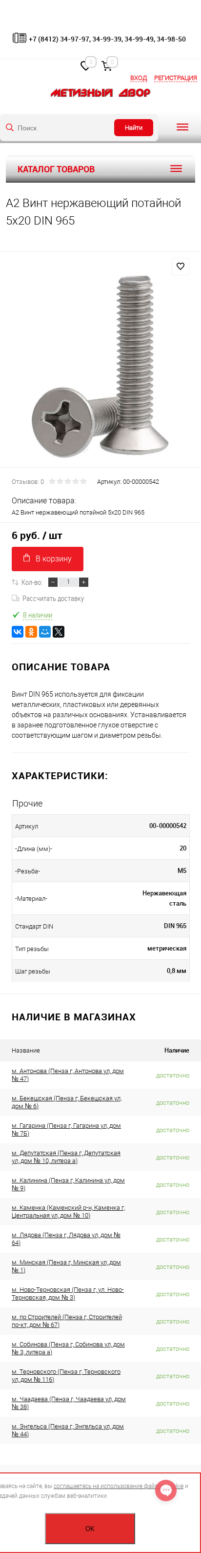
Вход (138, 78)
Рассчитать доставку (53, 598)
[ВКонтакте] (17, 632)
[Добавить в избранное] (180, 266)
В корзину (54, 558)
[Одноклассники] (31, 632)
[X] (58, 632)
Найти (133, 127)
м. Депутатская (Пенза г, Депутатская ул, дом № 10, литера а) (66, 1156)
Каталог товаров (56, 169)
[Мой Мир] (45, 632)
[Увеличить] (100, 366)
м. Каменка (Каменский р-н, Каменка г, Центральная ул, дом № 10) (68, 1211)
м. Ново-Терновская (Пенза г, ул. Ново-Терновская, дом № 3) (68, 1293)
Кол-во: (31, 582)
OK (90, 1528)
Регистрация (175, 78)
